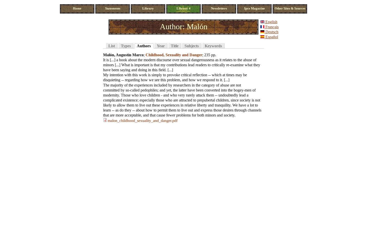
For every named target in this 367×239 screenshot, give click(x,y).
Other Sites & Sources (290, 8)
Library (148, 8)
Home (77, 8)
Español (271, 37)
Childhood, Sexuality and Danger (174, 55)
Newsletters (219, 8)
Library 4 (183, 8)
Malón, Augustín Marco (123, 55)
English (270, 22)
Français (271, 27)
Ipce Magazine (254, 8)
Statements (112, 8)
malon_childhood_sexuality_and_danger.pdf (143, 120)
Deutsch (271, 32)
